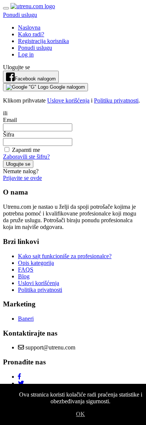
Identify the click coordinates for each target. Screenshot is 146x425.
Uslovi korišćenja (38, 283)
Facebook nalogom (35, 79)
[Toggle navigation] (6, 8)
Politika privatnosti (40, 290)
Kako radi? (31, 34)
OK (80, 414)
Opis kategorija (36, 263)
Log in (26, 54)
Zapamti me (25, 150)
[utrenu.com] (32, 6)
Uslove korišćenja (68, 100)
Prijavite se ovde (22, 178)
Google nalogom (66, 87)
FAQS (25, 269)
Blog (24, 276)
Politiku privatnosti (116, 100)
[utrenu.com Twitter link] (21, 383)
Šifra (8, 134)
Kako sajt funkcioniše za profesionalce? (65, 256)
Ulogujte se (18, 164)
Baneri (26, 318)
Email (10, 120)
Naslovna (29, 27)
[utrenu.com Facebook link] (19, 376)
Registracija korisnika (43, 41)
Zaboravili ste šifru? (26, 156)
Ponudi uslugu (20, 15)
